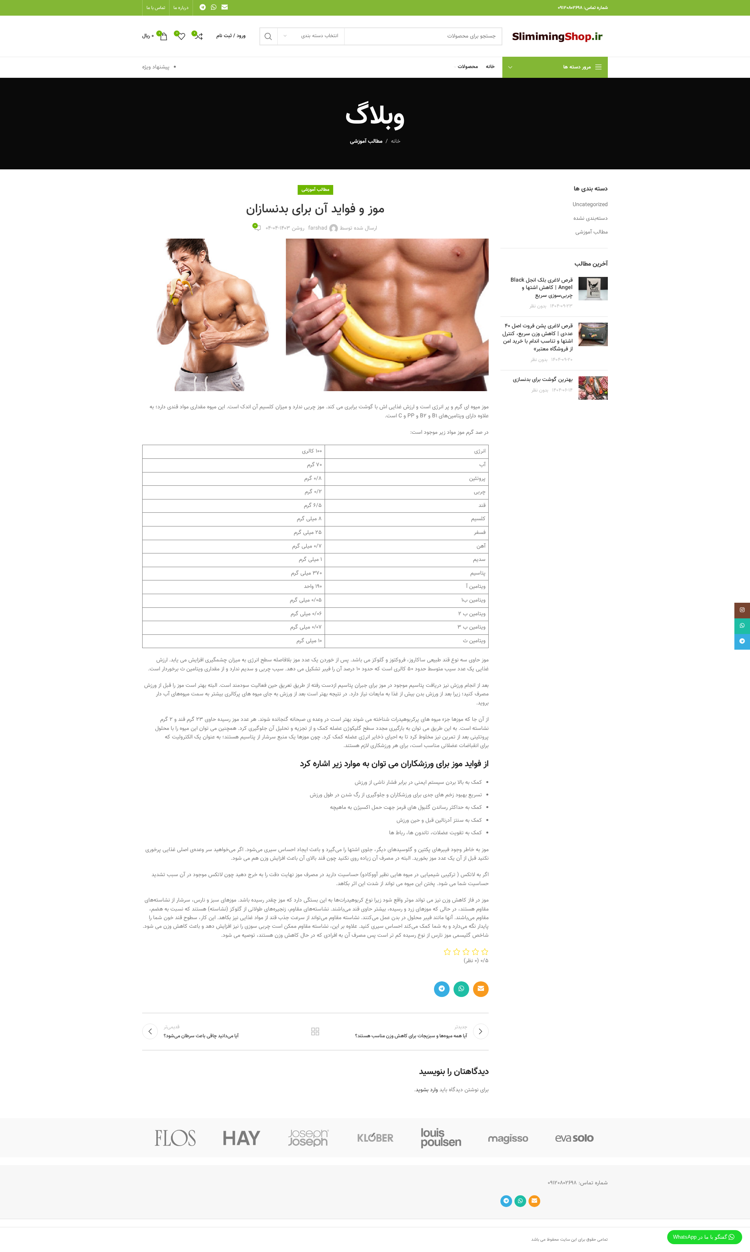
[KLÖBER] (375, 1137)
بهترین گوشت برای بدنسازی (543, 379)
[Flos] (175, 1137)
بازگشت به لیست (315, 1031)
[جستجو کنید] (268, 36)
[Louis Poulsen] (441, 1137)
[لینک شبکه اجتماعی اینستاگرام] (742, 610)
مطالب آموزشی (366, 141)
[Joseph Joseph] (308, 1137)
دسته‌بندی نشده (590, 219)
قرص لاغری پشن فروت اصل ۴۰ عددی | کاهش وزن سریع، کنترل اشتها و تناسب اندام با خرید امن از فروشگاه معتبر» (537, 338)
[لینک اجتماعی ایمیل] (224, 7)
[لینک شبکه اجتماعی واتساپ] (213, 7)
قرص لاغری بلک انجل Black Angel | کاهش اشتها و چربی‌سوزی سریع (542, 288)
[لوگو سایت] (559, 36)
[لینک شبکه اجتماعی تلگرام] (202, 7)
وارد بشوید (427, 1090)
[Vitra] (574, 1137)
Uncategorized (590, 205)
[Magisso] (508, 1137)
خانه (395, 141)
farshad (317, 228)
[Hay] (242, 1137)
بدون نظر (537, 306)
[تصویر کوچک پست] (593, 294)
